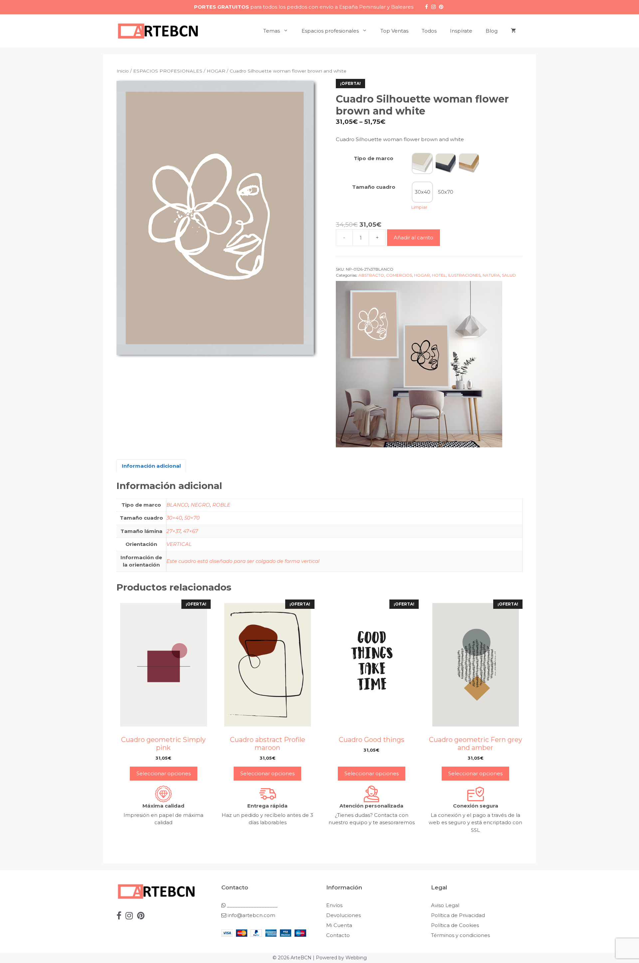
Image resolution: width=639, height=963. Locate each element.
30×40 (174, 518)
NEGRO (200, 505)
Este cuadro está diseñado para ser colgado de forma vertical (243, 561)
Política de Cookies (455, 925)
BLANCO (177, 505)
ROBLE (221, 505)
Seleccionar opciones (163, 773)
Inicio (122, 71)
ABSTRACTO (371, 275)
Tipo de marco (373, 158)
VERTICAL (179, 544)
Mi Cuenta (339, 925)
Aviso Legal (445, 905)
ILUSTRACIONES (464, 275)
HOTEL (439, 275)
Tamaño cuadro (373, 187)
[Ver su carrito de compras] (513, 31)
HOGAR (216, 71)
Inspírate (461, 31)
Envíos (334, 905)
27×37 (173, 531)
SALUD (509, 275)
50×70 (192, 518)
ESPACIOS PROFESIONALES (167, 71)
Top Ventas (394, 31)
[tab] (151, 465)
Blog (492, 31)
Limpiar (419, 207)
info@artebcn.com (251, 915)
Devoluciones (343, 915)
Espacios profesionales (330, 31)
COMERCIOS (399, 275)
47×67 (190, 531)
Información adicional (151, 466)
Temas (271, 31)
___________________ (252, 905)
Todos (429, 31)
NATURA (491, 275)
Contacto (338, 935)
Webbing (356, 958)
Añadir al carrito (413, 237)
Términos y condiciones (460, 935)
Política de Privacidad (458, 915)
